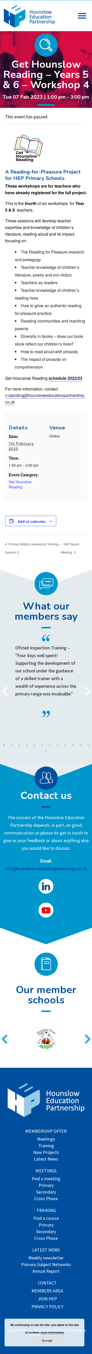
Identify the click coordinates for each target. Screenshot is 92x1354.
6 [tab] (42, 745)
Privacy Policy (47, 1307)
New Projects (46, 1152)
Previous (2, 688)
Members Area (47, 1291)
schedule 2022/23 (65, 378)
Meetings (46, 1139)
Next (85, 688)
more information (52, 1332)
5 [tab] (34, 745)
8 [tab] (57, 745)
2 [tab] (11, 745)
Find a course (46, 1218)
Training (46, 1146)
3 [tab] (19, 745)
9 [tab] (65, 745)
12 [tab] (88, 745)
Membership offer (46, 1131)
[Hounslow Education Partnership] (29, 26)
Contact (47, 1283)
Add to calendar (31, 521)
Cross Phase (46, 1199)
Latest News (46, 1159)
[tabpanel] (46, 676)
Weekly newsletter (46, 1258)
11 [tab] (80, 745)
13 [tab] (46, 751)
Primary (46, 1185)
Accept (47, 1340)
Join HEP (47, 1299)
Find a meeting (46, 1179)
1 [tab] (3, 745)
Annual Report (46, 1271)
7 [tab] (49, 745)
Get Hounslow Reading (20, 484)
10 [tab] (72, 745)
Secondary (46, 1192)
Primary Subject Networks (46, 1265)
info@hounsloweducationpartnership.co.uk (46, 868)
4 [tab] (26, 745)
